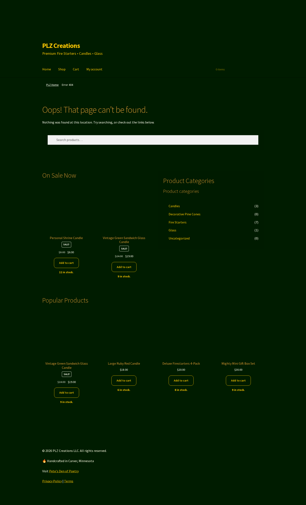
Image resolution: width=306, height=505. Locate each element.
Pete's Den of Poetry (64, 471)
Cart (76, 69)
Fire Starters (178, 222)
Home (46, 69)
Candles (174, 206)
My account (94, 69)
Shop (62, 69)
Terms (68, 481)
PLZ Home (52, 85)
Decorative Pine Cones (184, 214)
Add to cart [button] (66, 263)
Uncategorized (179, 238)
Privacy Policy (52, 481)
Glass (172, 230)
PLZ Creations (61, 45)
